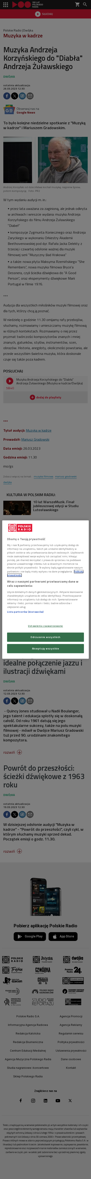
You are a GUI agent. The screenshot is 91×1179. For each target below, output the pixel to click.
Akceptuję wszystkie (45, 648)
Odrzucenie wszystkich (45, 637)
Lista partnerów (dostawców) (25, 612)
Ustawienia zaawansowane (45, 626)
